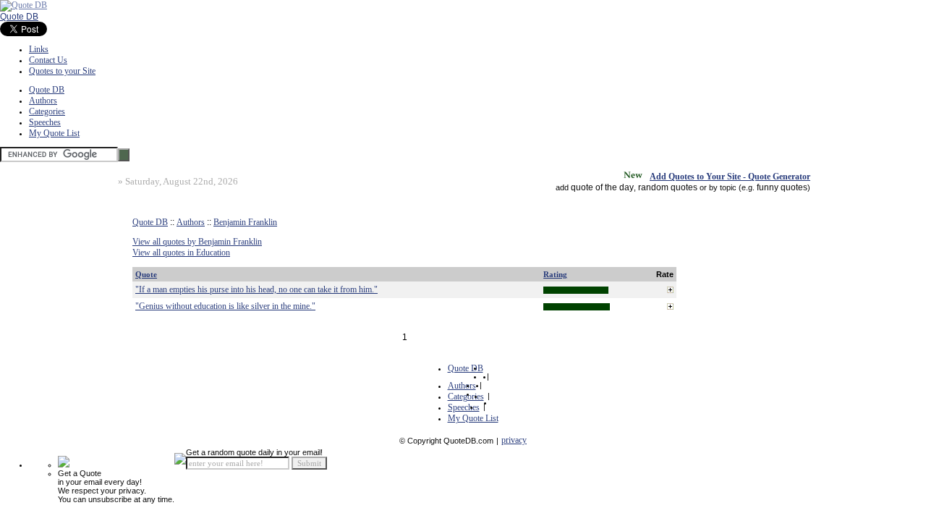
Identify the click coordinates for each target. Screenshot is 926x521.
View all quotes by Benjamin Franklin (197, 242)
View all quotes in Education (181, 252)
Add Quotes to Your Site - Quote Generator (730, 176)
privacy (514, 440)
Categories (47, 111)
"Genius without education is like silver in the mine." (225, 306)
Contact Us (48, 60)
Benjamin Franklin (245, 222)
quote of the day (602, 187)
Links (38, 49)
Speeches (45, 122)
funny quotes (782, 187)
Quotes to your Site (62, 71)
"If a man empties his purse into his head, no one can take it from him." (256, 289)
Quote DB (19, 17)
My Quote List (54, 133)
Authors (43, 101)
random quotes (667, 187)
